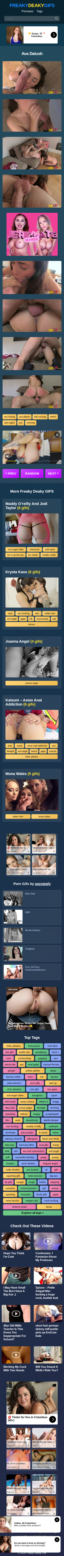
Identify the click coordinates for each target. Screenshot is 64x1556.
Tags (39, 11)
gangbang (40, 1052)
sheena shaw (19, 1206)
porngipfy (43, 884)
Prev (10, 473)
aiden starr (18, 816)
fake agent (9, 422)
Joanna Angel (23, 641)
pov (21, 422)
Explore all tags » (33, 1212)
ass (54, 745)
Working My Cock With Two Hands (14, 1368)
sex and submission (33, 1151)
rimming (31, 422)
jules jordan (27, 1132)
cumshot (10, 1188)
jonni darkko (28, 1163)
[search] (56, 18)
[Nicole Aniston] (13, 935)
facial (49, 1206)
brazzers (25, 1194)
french (34, 751)
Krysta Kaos (22, 572)
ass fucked (32, 1169)
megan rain (32, 1200)
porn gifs (35, 1083)
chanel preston (28, 1188)
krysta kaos (42, 619)
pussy (55, 1157)
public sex (24, 1052)
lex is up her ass (15, 555)
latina (53, 1070)
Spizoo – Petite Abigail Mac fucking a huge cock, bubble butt (46, 1292)
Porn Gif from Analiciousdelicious (35, 968)
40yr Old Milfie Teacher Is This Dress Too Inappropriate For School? (14, 1332)
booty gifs (41, 1194)
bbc (7, 1120)
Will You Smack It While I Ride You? (46, 1368)
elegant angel (50, 1163)
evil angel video (16, 549)
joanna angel (31, 683)
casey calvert (27, 1101)
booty (56, 1144)
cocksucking (24, 1058)
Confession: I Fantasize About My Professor (45, 1257)
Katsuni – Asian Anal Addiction (23, 702)
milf (7, 1157)
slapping (54, 1182)
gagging (42, 1058)
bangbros (37, 1095)
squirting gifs (13, 1175)
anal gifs (43, 1144)
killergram (32, 1138)
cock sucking (51, 1200)
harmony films (26, 1144)
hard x (55, 1052)
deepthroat (32, 1120)
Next (53, 473)
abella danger (51, 1120)
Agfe (27, 912)
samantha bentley (24, 1157)
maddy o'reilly (49, 555)
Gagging (29, 948)
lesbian (10, 1163)
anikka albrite (32, 1070)
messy (55, 1188)
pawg (43, 1157)
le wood (43, 1132)
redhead (53, 1126)
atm (37, 613)
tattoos (31, 624)
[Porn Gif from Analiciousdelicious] (13, 972)
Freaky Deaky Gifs (36, 1553)
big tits (54, 1076)
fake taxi (9, 1144)
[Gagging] (13, 953)
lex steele (33, 555)
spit (54, 619)
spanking (10, 1114)
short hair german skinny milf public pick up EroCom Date (47, 1330)
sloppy (36, 1114)
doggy (56, 1101)
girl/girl (11, 1070)
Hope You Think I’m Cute (13, 1255)
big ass (54, 1175)
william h (43, 1101)
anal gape (33, 1064)
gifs (56, 1169)
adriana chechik (13, 1138)
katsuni (52, 751)
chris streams (14, 1089)
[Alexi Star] (13, 898)
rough (31, 1182)
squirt (54, 1095)
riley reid (9, 1107)
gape (23, 619)
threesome (34, 1045)
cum (8, 1058)
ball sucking (40, 416)
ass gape (52, 1089)
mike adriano (31, 756)
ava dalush (24, 416)
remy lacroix (12, 1200)
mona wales (44, 816)
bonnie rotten (13, 1076)
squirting (10, 1194)
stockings (10, 1132)
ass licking (9, 416)
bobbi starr (50, 613)
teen (30, 1076)
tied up (53, 1083)
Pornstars (27, 11)
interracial (34, 549)
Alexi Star (30, 893)
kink (7, 1151)
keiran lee (10, 1064)
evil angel (12, 619)
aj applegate (52, 1114)
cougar (20, 1182)
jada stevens (14, 1083)
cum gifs (34, 1089)
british (53, 416)
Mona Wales (22, 774)
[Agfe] (13, 917)
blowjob (10, 751)
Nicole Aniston (32, 930)
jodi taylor (50, 549)
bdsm (56, 1132)
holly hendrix (13, 1169)
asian (19, 745)
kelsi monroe (35, 1175)
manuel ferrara (51, 1064)
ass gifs (9, 1052)
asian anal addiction (37, 745)
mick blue (52, 1045)
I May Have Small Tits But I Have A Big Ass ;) (14, 1291)
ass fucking (23, 613)
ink (31, 619)
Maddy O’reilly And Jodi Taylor (26, 506)
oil (46, 1169)
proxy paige (25, 1107)
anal (10, 613)
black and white (50, 1138)
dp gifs (8, 1182)
